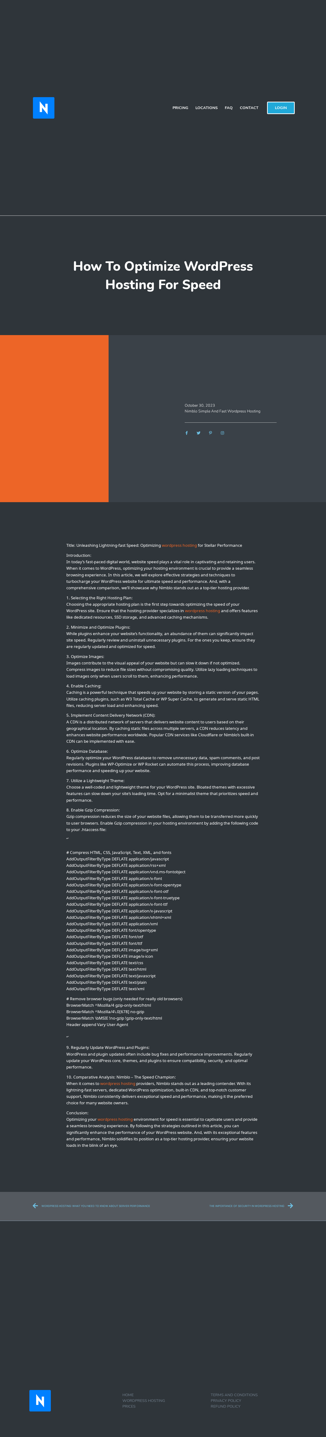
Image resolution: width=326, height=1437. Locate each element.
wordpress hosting (179, 545)
